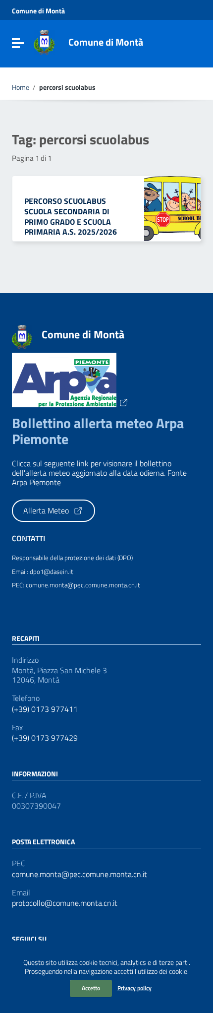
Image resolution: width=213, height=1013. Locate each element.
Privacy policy (134, 988)
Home (20, 87)
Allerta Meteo (47, 510)
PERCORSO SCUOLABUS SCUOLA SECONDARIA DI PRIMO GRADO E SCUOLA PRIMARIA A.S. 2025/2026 (70, 216)
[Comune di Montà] (44, 41)
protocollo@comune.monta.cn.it (64, 903)
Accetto (91, 988)
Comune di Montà (38, 10)
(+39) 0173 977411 (45, 709)
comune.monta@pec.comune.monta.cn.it (79, 874)
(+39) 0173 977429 (45, 738)
